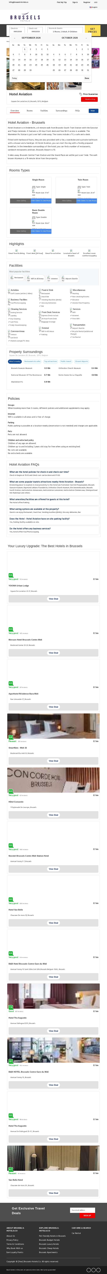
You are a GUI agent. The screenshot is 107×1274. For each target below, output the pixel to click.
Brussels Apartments (48, 1252)
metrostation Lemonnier (53, 490)
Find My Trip (62, 2)
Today (14, 78)
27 (13, 70)
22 (25, 65)
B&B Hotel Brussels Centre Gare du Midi (28, 964)
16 (30, 60)
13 (13, 60)
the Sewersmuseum (78, 487)
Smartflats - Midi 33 (18, 748)
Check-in (14, 28)
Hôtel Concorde (16, 802)
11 (42, 54)
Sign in (75, 2)
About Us (11, 1236)
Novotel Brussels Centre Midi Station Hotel (29, 856)
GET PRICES (92, 30)
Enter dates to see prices (41, 200)
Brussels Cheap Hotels (49, 1248)
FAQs (77, 110)
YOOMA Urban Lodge (19, 586)
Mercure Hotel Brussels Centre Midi (25, 640)
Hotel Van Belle (16, 910)
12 (47, 54)
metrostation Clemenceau (74, 490)
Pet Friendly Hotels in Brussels (52, 1236)
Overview (15, 110)
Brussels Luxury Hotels (49, 1244)
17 (36, 60)
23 (30, 65)
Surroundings (61, 110)
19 (47, 60)
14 (19, 60)
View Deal (53, 599)
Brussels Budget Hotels (49, 1240)
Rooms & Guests (55, 28)
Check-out (33, 28)
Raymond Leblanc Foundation (36, 487)
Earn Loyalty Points (15, 1252)
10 (36, 54)
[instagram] (98, 1270)
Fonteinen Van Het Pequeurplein (74, 485)
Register (86, 2)
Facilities (44, 110)
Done (87, 78)
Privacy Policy (12, 1240)
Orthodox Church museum (58, 487)
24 (36, 65)
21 (19, 65)
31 (88, 70)
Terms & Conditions (15, 1244)
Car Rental (76, 1233)
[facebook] (89, 1270)
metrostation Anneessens (32, 490)
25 (42, 65)
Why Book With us (15, 1248)
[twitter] (93, 1270)
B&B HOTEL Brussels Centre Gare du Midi (29, 1072)
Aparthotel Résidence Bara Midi (23, 694)
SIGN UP (87, 1215)
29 (25, 70)
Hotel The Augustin (18, 1018)
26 (47, 65)
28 (19, 70)
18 (42, 60)
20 (13, 65)
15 (25, 60)
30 (30, 70)
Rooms (30, 110)
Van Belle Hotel (16, 1180)
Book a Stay (90, 99)
